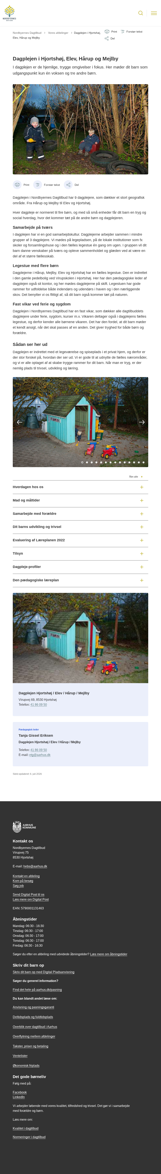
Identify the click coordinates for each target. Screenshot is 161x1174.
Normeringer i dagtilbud (29, 1137)
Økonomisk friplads (26, 1065)
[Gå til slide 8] (115, 462)
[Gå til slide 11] (129, 462)
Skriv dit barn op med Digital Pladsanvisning (43, 972)
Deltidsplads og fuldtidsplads (33, 1017)
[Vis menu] (154, 13)
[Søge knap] (140, 13)
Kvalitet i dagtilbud (25, 1128)
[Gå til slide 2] (87, 462)
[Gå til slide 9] (120, 462)
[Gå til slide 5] (101, 462)
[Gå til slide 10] (124, 462)
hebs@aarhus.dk (35, 866)
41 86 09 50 (38, 704)
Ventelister (20, 1055)
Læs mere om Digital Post (31, 899)
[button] (19, 422)
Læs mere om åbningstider (108, 954)
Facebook (20, 1092)
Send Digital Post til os (28, 894)
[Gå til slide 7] (110, 462)
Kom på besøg (23, 880)
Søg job (18, 885)
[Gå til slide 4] (96, 462)
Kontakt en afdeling (26, 876)
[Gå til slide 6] (105, 462)
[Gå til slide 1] (82, 462)
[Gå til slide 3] (91, 462)
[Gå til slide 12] (134, 462)
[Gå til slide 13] (138, 462)
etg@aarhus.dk (39, 755)
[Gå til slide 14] (143, 462)
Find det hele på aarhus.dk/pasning (37, 989)
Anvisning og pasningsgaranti (33, 1007)
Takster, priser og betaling (30, 1046)
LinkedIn (19, 1097)
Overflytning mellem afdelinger (34, 1036)
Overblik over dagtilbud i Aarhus (35, 1026)
